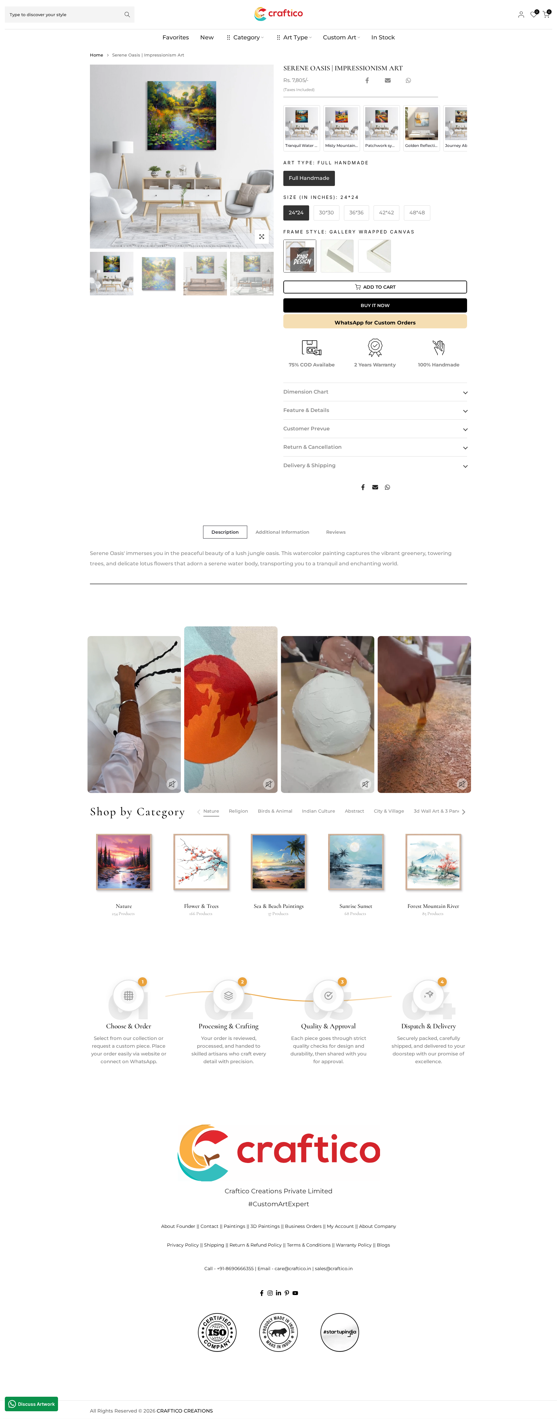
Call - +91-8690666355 (229, 1268)
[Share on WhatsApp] (408, 80)
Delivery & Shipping (309, 465)
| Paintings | (234, 1226)
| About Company (376, 1226)
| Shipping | (214, 1245)
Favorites (175, 37)
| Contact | (209, 1226)
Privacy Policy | (184, 1245)
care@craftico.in (293, 1268)
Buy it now (375, 305)
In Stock (383, 37)
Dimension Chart (305, 392)
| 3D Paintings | (265, 1226)
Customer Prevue (306, 429)
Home (96, 55)
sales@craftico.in (334, 1268)
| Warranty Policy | (353, 1245)
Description (225, 532)
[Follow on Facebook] (262, 1293)
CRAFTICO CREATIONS (185, 1411)
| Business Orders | (303, 1226)
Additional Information (282, 532)
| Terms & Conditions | (308, 1245)
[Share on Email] (387, 80)
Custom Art (339, 37)
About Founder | (179, 1226)
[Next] (463, 812)
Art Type (295, 37)
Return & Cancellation (312, 447)
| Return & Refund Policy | (255, 1245)
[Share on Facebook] (367, 80)
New (207, 37)
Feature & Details (306, 410)
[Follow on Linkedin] (278, 1293)
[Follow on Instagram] (270, 1293)
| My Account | (340, 1226)
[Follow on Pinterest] (287, 1293)
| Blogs (382, 1245)
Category (246, 37)
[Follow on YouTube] (295, 1293)
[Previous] (199, 812)
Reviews (336, 532)
